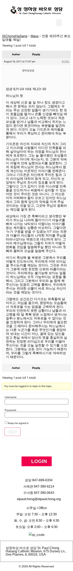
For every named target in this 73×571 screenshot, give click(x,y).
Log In (12, 431)
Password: (10, 410)
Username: (11, 397)
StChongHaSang (14, 36)
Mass (35, 36)
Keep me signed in (18, 423)
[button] (59, 22)
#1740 (65, 61)
